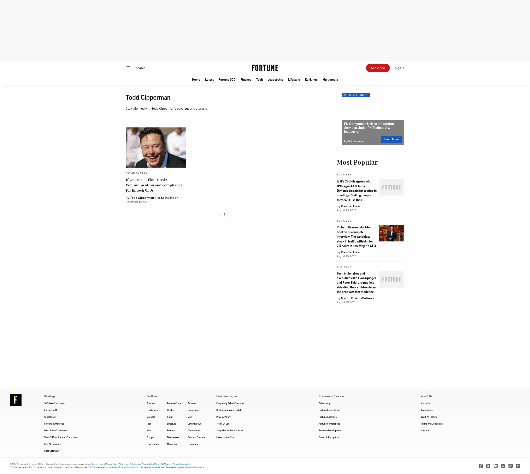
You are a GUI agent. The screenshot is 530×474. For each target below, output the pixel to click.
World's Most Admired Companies (61, 437)
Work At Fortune (429, 416)
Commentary (137, 173)
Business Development (330, 430)
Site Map (425, 430)
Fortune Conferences (329, 423)
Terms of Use (97, 464)
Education (193, 443)
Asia (149, 430)
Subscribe (378, 68)
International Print (225, 437)
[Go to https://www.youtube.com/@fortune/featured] (518, 466)
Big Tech (344, 266)
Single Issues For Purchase (229, 430)
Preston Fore (350, 206)
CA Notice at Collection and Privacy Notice (136, 464)
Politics (171, 430)
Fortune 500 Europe (54, 423)
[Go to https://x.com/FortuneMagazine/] (488, 466)
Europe (150, 437)
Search (140, 68)
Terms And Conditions (432, 423)
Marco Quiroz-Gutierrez (358, 298)
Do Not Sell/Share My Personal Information (172, 464)
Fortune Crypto (174, 403)
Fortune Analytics (328, 416)
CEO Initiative (194, 423)
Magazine (172, 443)
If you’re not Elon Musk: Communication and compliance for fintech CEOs (154, 184)
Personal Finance (196, 437)
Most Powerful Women (55, 430)
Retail (170, 416)
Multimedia (330, 79)
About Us (425, 403)
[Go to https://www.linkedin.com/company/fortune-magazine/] (496, 466)
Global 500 (49, 416)
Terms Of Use (222, 423)
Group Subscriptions (329, 437)
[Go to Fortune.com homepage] (265, 68)
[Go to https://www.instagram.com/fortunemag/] (503, 466)
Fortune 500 (227, 79)
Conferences (194, 430)
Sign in (399, 68)
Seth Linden (169, 198)
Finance (246, 79)
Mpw (190, 416)
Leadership (275, 79)
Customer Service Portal (228, 409)
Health (170, 409)
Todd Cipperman (142, 198)
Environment (153, 443)
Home (196, 79)
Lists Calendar (51, 450)
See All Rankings (52, 443)
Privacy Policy (223, 416)
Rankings (311, 79)
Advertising (324, 403)
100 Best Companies (54, 403)
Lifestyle (294, 79)
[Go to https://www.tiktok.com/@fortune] (510, 466)
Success (344, 174)
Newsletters (173, 437)
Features (192, 403)
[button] (196, 79)
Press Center (427, 409)
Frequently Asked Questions (230, 403)
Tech (259, 79)
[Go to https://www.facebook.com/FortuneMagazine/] (481, 466)
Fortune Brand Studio (329, 409)
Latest (209, 79)
